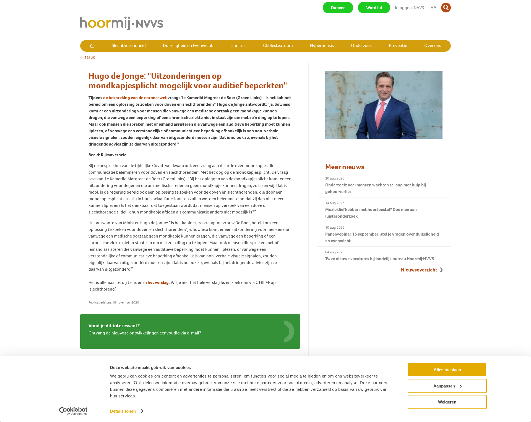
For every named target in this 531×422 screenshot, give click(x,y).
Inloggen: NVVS (409, 7)
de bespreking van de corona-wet (135, 98)
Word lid (374, 7)
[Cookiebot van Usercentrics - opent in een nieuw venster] (73, 411)
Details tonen (123, 411)
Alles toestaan (447, 369)
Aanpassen (444, 385)
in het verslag (156, 282)
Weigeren (447, 402)
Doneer (338, 7)
